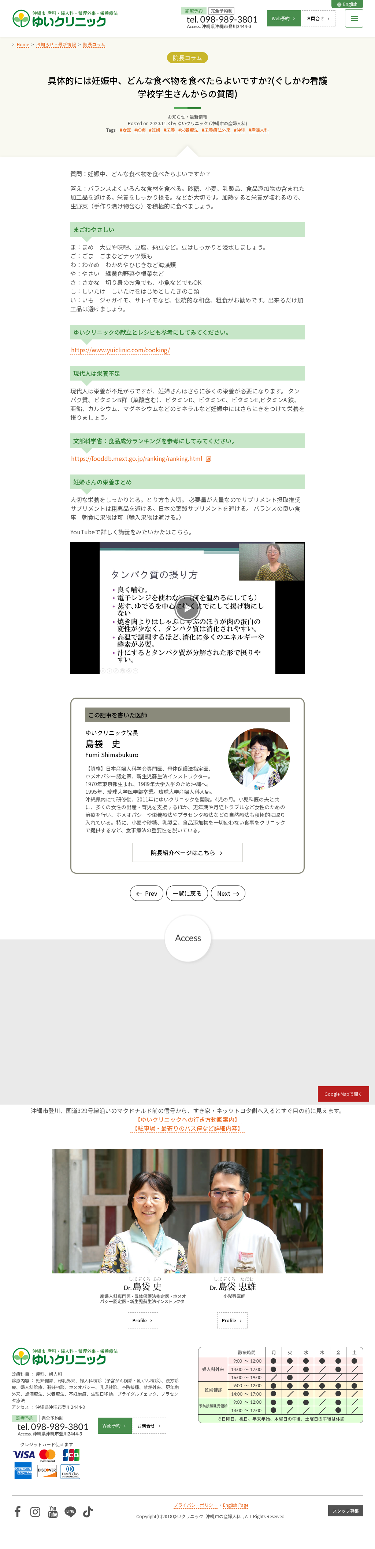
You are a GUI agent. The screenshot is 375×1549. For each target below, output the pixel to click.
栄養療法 (189, 130)
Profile (140, 1320)
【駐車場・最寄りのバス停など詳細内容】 (187, 1128)
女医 (126, 130)
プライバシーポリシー (196, 1505)
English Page (235, 1505)
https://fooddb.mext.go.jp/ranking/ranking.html (137, 458)
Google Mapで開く (343, 1094)
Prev (151, 893)
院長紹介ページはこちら (183, 852)
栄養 (170, 130)
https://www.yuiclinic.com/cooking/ (120, 349)
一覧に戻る (187, 893)
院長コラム (187, 57)
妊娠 (141, 130)
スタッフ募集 (346, 1511)
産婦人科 (260, 130)
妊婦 (156, 130)
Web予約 (281, 18)
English (350, 4)
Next (223, 893)
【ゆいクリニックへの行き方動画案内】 (187, 1119)
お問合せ (315, 18)
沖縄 (241, 130)
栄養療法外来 (217, 130)
